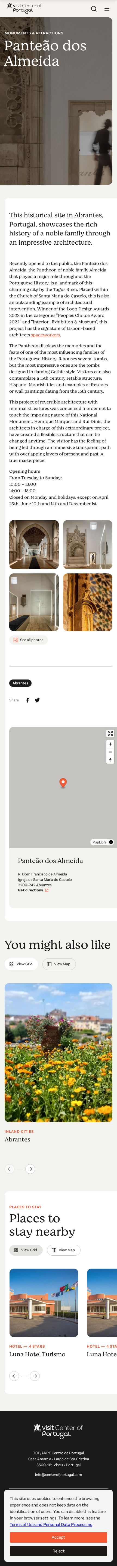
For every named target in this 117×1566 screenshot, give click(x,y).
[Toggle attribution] (111, 842)
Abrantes (20, 683)
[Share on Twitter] (37, 700)
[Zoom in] (110, 744)
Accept (58, 1537)
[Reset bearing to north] (110, 760)
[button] (106, 8)
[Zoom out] (110, 752)
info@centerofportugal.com (58, 1474)
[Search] (93, 8)
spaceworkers (45, 335)
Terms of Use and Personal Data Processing (51, 1524)
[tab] (21, 964)
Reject (59, 1551)
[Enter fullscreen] (110, 733)
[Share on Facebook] (27, 700)
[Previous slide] (14, 1376)
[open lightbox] (34, 544)
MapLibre (100, 842)
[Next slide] (30, 1169)
